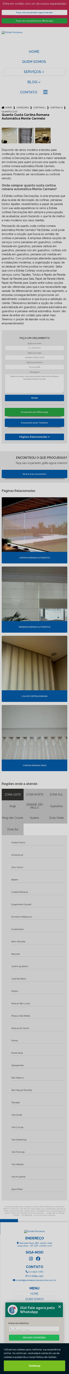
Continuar (34, 1365)
